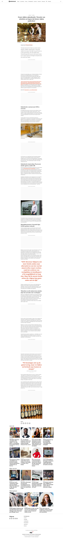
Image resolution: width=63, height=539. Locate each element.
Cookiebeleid (24, 534)
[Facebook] (13, 518)
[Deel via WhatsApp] (23, 423)
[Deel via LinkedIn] (29, 423)
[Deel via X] (27, 423)
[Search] (60, 1)
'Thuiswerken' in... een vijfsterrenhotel (30, 89)
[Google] (9, 518)
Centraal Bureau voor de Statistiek (29, 168)
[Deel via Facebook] (25, 423)
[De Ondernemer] (12, 1)
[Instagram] (15, 518)
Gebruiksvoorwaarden (38, 534)
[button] (32, 534)
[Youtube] (17, 518)
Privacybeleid (27, 534)
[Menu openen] (2, 1)
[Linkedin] (11, 518)
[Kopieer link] (21, 423)
